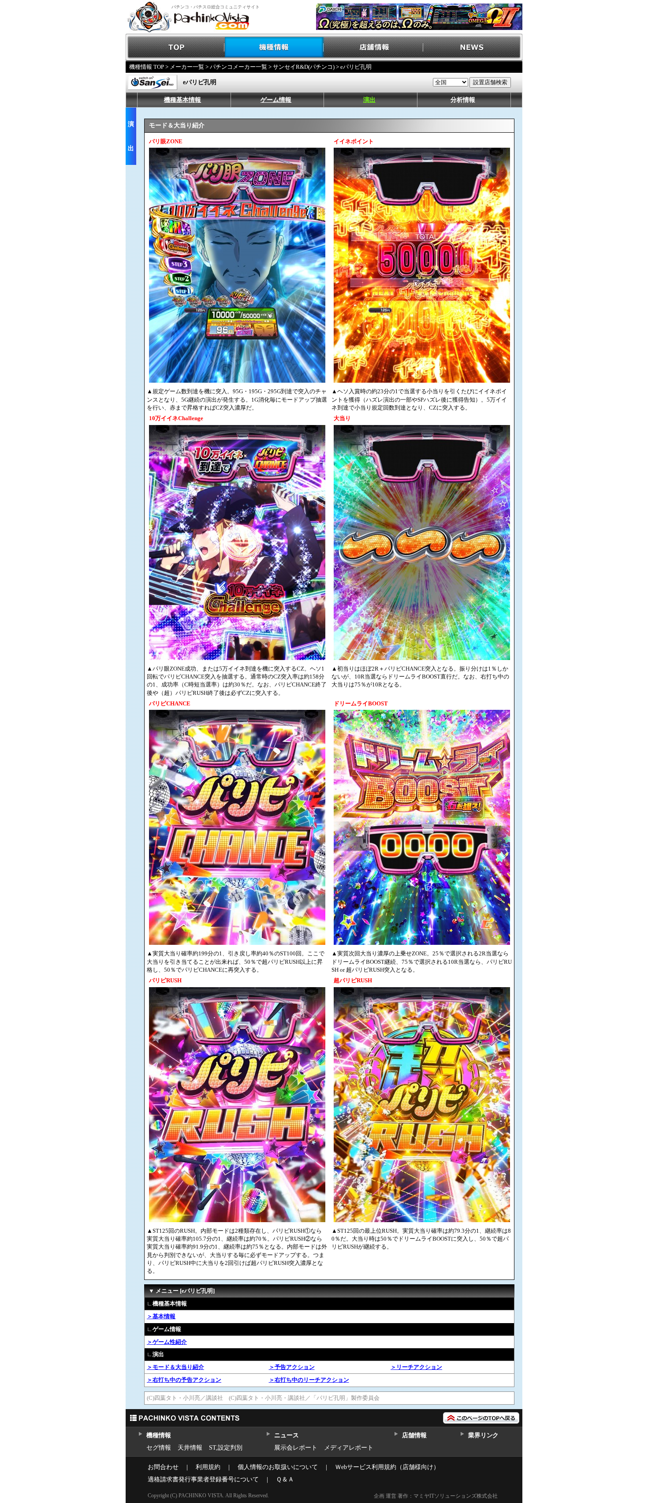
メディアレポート (348, 1447)
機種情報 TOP (146, 66)
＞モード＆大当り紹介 (175, 1367)
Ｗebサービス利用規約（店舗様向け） (387, 1467)
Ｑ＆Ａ (285, 1479)
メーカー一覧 (187, 66)
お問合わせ (163, 1467)
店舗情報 (373, 47)
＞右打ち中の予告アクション (184, 1379)
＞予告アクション (292, 1367)
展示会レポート (295, 1447)
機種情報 (274, 47)
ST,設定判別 (225, 1447)
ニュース (286, 1435)
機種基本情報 (182, 100)
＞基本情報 (161, 1316)
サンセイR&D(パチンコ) (304, 66)
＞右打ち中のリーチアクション (309, 1379)
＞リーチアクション (416, 1367)
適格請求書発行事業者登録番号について (203, 1479)
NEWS (472, 47)
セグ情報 (158, 1447)
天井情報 (190, 1447)
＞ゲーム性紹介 (167, 1342)
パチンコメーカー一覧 (238, 66)
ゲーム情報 (276, 100)
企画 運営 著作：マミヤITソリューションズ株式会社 (436, 1496)
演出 (369, 100)
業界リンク (483, 1435)
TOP (175, 47)
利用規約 (208, 1467)
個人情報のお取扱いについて (278, 1467)
